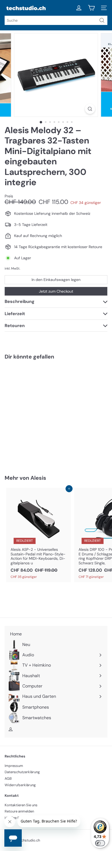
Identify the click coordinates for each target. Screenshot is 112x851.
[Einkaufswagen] (91, 8)
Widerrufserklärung (20, 785)
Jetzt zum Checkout (56, 291)
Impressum (14, 765)
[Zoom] (90, 109)
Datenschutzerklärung (22, 772)
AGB (8, 778)
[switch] (100, 843)
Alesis (38, 477)
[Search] (102, 20)
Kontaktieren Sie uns (21, 805)
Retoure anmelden (19, 811)
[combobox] (56, 20)
